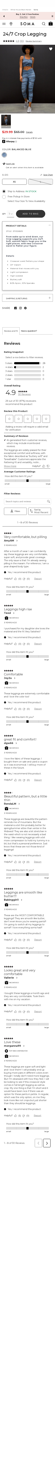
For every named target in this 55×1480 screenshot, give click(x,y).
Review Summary (34, 41)
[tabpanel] (27, 741)
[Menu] (4, 24)
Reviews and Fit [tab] (11, 331)
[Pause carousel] (52, 16)
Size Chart (48, 175)
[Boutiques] (11, 24)
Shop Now (24, 17)
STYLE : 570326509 (14, 231)
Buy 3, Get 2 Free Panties (27, 14)
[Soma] (27, 23)
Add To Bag (31, 214)
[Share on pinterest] (25, 308)
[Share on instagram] (20, 308)
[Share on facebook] (15, 308)
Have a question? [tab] (29, 331)
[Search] (44, 24)
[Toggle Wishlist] (51, 49)
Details (29, 132)
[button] (50, 23)
